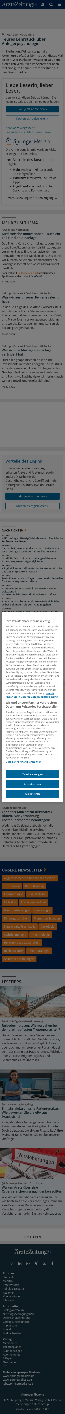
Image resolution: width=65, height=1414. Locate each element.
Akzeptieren (32, 793)
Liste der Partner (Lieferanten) (24, 761)
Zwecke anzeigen (32, 774)
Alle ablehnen (32, 784)
